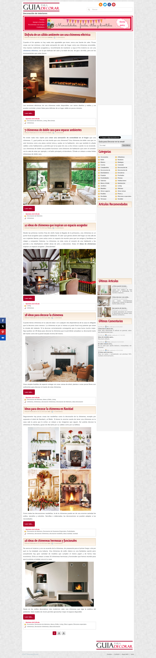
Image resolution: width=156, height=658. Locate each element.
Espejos (103, 175)
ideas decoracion (77, 402)
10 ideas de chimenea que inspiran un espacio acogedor (56, 225)
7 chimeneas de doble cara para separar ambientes (53, 130)
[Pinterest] (3, 332)
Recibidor (104, 196)
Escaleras (121, 173)
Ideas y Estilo (47, 399)
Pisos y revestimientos (123, 194)
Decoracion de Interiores (34, 120)
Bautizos (120, 159)
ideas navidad (67, 533)
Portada (42, 19)
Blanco (103, 162)
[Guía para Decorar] (41, 7)
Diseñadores (105, 173)
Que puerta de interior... (119, 308)
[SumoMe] (3, 337)
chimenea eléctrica (30, 50)
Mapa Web (125, 654)
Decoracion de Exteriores (122, 168)
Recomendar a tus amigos (36, 24)
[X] (3, 326)
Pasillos (103, 194)
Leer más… (29, 113)
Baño (102, 159)
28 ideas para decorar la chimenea (44, 315)
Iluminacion (121, 183)
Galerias (103, 180)
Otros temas (51, 120)
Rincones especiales (79, 624)
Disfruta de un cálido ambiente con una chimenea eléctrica (57, 35)
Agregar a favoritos (39, 22)
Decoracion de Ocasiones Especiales (54, 531)
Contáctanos (41, 27)
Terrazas (103, 199)
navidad (75, 533)
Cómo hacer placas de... (106, 329)
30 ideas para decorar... (105, 352)
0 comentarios (60, 37)
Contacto (117, 654)
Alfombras (121, 157)
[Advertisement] (115, 69)
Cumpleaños (105, 167)
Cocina (103, 165)
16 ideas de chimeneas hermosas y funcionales (51, 541)
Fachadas (121, 175)
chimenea (30, 402)
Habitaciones (122, 180)
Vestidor (120, 199)
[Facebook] (3, 320)
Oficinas (120, 188)
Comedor (121, 165)
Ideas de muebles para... (106, 337)
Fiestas (120, 178)
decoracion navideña (56, 533)
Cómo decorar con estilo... (120, 297)
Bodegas (121, 162)
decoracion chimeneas (48, 402)
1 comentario (58, 318)
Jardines (103, 186)
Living (45, 120)
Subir (132, 654)
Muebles (103, 188)
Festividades (71, 531)
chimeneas (30, 123)
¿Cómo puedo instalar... (119, 286)
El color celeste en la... (105, 344)
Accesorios (30, 624)
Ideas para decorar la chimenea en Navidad (49, 409)
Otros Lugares (68, 624)
